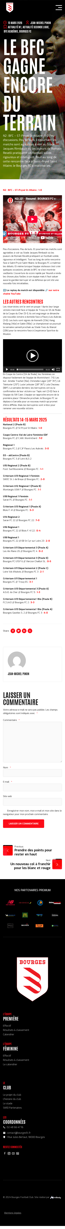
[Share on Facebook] (13, 631)
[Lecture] (6, 369)
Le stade (7, 1103)
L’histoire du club (12, 1099)
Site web (7, 796)
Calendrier (8, 1034)
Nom (7, 767)
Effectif (7, 1025)
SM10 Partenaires (12, 1107)
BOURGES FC (25, 31)
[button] (32, 356)
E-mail (7, 781)
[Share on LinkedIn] (24, 631)
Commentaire (11, 720)
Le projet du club (12, 1094)
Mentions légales (12, 1213)
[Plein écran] (58, 369)
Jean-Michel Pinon (40, 22)
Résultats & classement (16, 1030)
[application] (32, 356)
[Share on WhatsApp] (30, 631)
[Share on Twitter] (18, 631)
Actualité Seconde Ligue (36, 27)
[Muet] (53, 369)
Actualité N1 (14, 27)
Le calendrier (10, 1064)
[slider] (30, 369)
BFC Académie (11, 31)
